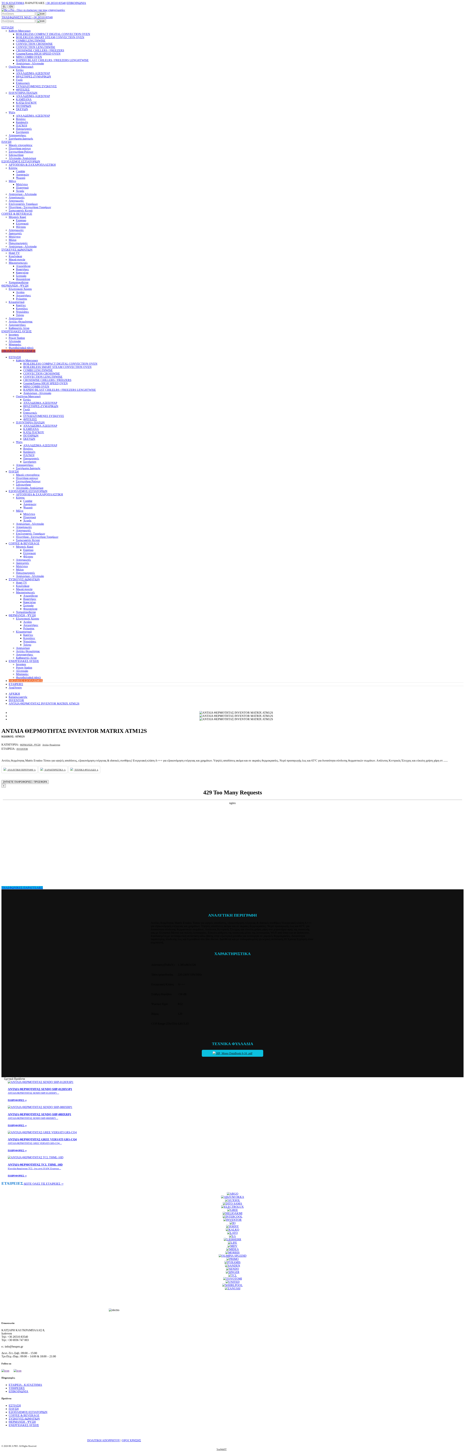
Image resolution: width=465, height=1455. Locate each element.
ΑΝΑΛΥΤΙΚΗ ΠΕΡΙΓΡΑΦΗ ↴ (21, 770)
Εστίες (20, 70)
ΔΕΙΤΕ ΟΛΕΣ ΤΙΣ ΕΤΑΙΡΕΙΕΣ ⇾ (43, 1183)
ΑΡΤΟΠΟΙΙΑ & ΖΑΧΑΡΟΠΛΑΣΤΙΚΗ (32, 164)
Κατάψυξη (22, 122)
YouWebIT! (222, 1449)
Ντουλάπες (22, 311)
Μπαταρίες (15, 344)
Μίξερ (12, 181)
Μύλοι (12, 239)
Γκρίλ (19, 79)
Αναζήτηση (15, 687)
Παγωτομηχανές (18, 243)
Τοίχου (20, 315)
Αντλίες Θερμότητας (21, 321)
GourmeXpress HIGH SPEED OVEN (38, 53)
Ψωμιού (20, 177)
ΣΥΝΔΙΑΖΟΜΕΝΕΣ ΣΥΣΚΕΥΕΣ (36, 86)
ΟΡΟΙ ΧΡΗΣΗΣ (131, 1440)
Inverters (14, 334)
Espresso (21, 220)
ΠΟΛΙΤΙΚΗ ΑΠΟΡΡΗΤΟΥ (103, 1440)
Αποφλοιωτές (17, 197)
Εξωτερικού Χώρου (20, 288)
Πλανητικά (22, 187)
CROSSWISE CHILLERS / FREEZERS (40, 50)
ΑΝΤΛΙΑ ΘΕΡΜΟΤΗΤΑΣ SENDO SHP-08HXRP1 (39, 1120)
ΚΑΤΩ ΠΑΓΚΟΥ (26, 102)
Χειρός (20, 190)
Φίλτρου (21, 226)
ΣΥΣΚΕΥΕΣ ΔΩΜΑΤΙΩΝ (17, 249)
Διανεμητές (15, 233)
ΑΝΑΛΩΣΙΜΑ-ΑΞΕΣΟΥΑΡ (33, 73)
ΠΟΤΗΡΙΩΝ (23, 105)
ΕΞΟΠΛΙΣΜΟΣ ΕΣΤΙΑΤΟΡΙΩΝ (20, 161)
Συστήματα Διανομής (21, 138)
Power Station (17, 337)
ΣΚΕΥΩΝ (22, 109)
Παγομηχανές (24, 128)
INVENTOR (16, 700)
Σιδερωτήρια (16, 154)
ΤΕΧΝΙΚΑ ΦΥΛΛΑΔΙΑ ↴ (86, 770)
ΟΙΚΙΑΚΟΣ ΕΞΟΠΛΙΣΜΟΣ (18, 351)
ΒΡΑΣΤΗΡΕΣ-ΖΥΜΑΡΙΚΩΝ (33, 76)
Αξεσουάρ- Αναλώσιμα (22, 158)
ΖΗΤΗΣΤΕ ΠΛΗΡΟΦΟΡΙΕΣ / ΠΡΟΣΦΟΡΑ (25, 782)
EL (4, 6)
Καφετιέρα (22, 272)
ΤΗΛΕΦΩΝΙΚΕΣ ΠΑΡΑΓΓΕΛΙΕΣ (22, 887)
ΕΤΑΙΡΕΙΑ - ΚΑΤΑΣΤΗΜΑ (25, 1384)
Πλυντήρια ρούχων (20, 148)
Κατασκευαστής (18, 697)
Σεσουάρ (21, 275)
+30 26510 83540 (55, 3)
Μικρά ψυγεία (17, 259)
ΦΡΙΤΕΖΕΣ (23, 89)
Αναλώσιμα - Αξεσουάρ (30, 63)
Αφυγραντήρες (17, 324)
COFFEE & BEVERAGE (16, 213)
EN (11, 6)
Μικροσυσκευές (18, 262)
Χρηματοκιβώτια (18, 282)
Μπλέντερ (22, 184)
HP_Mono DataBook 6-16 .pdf (234, 1053)
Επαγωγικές (23, 83)
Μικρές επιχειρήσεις (20, 145)
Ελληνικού (22, 223)
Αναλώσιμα (15, 318)
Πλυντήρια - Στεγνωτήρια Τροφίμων (30, 207)
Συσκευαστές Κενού (21, 210)
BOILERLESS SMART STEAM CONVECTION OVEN (50, 37)
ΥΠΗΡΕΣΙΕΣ (17, 1388)
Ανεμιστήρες (23, 295)
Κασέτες (21, 305)
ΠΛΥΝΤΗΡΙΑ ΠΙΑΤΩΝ (23, 92)
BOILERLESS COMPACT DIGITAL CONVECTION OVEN (53, 34)
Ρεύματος (21, 298)
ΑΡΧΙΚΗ (14, 693)
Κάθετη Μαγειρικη (20, 30)
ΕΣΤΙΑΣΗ (7, 27)
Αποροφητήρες (17, 135)
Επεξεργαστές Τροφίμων (23, 203)
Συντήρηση (22, 132)
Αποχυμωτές (16, 200)
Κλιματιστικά (16, 302)
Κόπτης (13, 168)
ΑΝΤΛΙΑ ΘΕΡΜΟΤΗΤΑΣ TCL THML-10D (35, 1170)
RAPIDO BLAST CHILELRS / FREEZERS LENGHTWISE (52, 60)
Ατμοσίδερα (23, 266)
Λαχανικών (22, 174)
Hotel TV (14, 253)
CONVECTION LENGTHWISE (35, 47)
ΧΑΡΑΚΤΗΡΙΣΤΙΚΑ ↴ (55, 770)
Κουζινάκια (15, 256)
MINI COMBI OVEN (29, 56)
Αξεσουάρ (15, 341)
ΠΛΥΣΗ (6, 141)
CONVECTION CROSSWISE (34, 43)
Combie (20, 171)
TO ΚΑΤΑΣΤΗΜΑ (12, 3)
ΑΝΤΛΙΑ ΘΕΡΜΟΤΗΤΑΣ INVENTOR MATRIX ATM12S (44, 703)
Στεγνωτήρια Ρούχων (21, 151)
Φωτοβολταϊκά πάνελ (21, 347)
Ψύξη (12, 112)
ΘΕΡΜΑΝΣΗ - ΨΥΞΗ (15, 285)
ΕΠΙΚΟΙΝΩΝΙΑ (76, 3)
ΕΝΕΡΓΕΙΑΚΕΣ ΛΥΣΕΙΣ (16, 331)
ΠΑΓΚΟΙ (21, 125)
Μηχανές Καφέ (17, 217)
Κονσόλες (22, 308)
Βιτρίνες (21, 119)
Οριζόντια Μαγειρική (21, 66)
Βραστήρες (22, 269)
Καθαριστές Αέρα (19, 328)
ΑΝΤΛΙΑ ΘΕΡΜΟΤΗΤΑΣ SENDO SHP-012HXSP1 (40, 1095)
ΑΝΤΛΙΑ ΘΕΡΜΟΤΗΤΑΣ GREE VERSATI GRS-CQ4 (42, 1145)
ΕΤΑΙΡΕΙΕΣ (16, 684)
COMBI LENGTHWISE (30, 40)
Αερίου (20, 292)
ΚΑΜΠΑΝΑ (24, 99)
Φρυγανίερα (23, 279)
